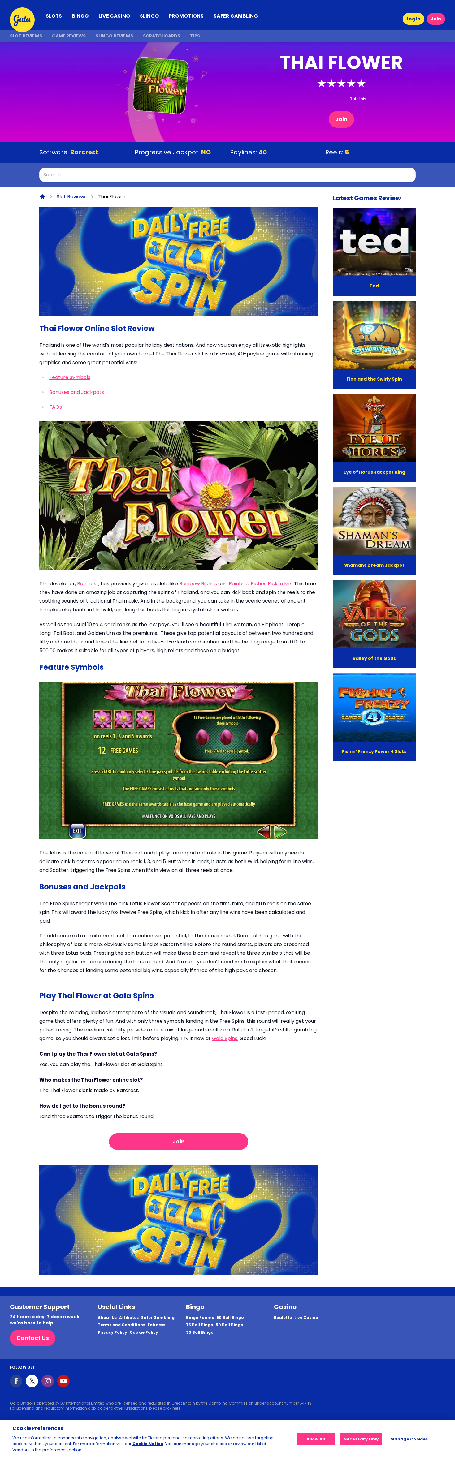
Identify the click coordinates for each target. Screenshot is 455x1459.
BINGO (80, 15)
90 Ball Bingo (230, 1317)
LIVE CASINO (114, 15)
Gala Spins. (225, 1038)
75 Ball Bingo (199, 1325)
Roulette (283, 1317)
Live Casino (306, 1317)
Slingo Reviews (114, 36)
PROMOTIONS (186, 15)
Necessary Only (361, 1439)
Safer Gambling (158, 1317)
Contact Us (32, 1338)
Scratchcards (161, 36)
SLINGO (149, 15)
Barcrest (84, 152)
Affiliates (129, 1317)
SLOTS (54, 15)
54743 (305, 1403)
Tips (195, 36)
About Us (107, 1317)
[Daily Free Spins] (178, 261)
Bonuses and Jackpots (76, 392)
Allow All (315, 1439)
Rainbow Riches (197, 583)
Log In (413, 19)
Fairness (156, 1325)
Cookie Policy (144, 1332)
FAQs (55, 407)
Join (436, 19)
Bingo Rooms (200, 1317)
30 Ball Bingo (200, 1332)
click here (171, 1408)
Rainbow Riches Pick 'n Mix (260, 583)
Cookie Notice (147, 1444)
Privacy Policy (112, 1332)
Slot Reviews (26, 36)
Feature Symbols (69, 377)
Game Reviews (69, 36)
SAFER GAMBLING (236, 15)
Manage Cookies (409, 1439)
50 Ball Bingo (229, 1325)
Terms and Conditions (121, 1325)
